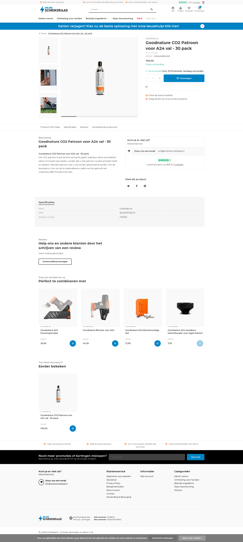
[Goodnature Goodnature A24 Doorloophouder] (58, 307)
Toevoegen (185, 78)
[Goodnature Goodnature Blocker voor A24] (100, 307)
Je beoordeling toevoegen (55, 261)
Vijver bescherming (123, 18)
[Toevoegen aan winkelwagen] (73, 343)
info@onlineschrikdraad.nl (171, 151)
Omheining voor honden (69, 18)
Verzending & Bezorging (118, 497)
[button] (48, 116)
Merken (178, 490)
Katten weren (46, 18)
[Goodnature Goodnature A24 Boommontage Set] (142, 307)
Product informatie (50, 127)
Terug (43, 33)
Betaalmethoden (115, 486)
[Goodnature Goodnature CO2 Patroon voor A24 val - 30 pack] (58, 393)
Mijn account (147, 476)
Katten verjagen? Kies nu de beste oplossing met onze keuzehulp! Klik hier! (118, 26)
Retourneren (113, 490)
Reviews (84, 127)
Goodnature (152, 38)
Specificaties (70, 127)
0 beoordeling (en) (162, 56)
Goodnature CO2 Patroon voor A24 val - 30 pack (70, 33)
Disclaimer (111, 480)
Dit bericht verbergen (162, 538)
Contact (110, 493)
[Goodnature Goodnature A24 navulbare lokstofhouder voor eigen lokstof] (185, 307)
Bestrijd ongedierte (96, 18)
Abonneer (195, 457)
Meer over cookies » (192, 538)
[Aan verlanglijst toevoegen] (146, 87)
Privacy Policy (113, 483)
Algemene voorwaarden (118, 476)
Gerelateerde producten (104, 127)
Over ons (150, 18)
